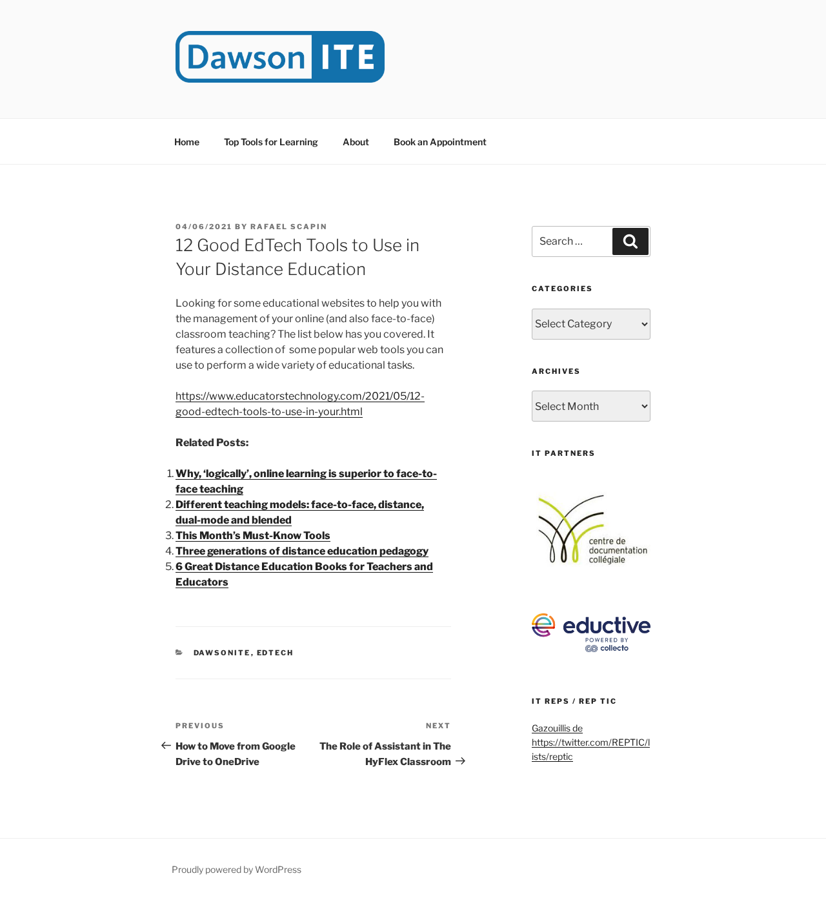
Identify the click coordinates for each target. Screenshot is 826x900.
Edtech (275, 652)
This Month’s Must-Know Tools (253, 535)
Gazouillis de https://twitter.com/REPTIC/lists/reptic (591, 742)
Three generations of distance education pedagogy (302, 551)
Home (186, 141)
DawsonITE (222, 652)
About (356, 141)
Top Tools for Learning (271, 141)
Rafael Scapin (288, 226)
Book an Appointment (440, 141)
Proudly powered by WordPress (236, 869)
